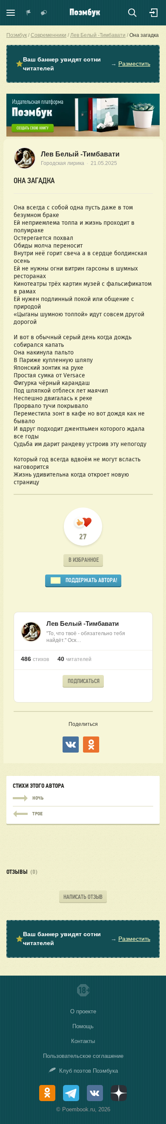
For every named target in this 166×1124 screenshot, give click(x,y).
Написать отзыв (83, 897)
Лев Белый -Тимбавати (80, 154)
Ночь (83, 798)
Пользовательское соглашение (83, 1056)
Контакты (83, 1041)
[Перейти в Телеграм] (71, 1093)
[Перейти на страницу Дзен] (119, 1093)
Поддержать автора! (91, 580)
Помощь (83, 1026)
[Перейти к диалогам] (44, 13)
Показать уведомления (28, 13)
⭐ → (83, 64)
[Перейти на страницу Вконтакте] (95, 1093)
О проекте (83, 1011)
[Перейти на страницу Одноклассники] (47, 1093)
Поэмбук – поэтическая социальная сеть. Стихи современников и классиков (85, 12)
